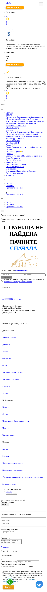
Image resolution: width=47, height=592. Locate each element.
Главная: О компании (14, 173)
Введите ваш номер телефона (13, 564)
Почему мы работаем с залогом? (25, 122)
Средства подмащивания (12, 463)
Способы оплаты (13, 158)
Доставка (9, 154)
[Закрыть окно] (41, 4)
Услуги (5, 393)
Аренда (9, 115)
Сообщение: (29, 566)
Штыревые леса (12, 119)
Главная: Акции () (14, 151)
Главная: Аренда (12, 128)
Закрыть (5, 504)
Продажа (9, 113)
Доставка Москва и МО (15, 156)
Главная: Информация (15, 167)
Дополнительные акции (22, 147)
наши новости (21, 270)
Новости (15, 164)
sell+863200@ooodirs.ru (11, 299)
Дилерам (32, 171)
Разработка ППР (12, 143)
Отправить (5, 547)
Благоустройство (9, 484)
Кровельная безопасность (12, 470)
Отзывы (9, 492)
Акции (8, 147)
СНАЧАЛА (23, 248)
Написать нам (14, 8)
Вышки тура (24, 119)
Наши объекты (22, 171)
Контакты (10, 175)
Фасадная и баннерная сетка (29, 136)
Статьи (9, 164)
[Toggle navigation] (2, 109)
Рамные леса (11, 117)
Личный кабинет (9, 337)
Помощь (23, 164)
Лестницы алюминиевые (26, 121)
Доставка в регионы (34, 156)
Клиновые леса (36, 117)
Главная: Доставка (13, 160)
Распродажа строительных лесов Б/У (21, 124)
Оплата (5, 365)
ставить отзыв (11, 494)
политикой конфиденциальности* (18, 282)
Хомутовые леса (23, 117)
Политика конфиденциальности (15, 421)
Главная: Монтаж (13, 141)
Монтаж (9, 130)
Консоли (20, 139)
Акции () (10, 145)
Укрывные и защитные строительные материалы (22, 477)
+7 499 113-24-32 (8, 68)
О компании (11, 169)
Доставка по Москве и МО (13, 372)
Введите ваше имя (8, 562)
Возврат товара (8, 435)
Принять (8, 587)
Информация (11, 162)
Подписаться (6, 277)
